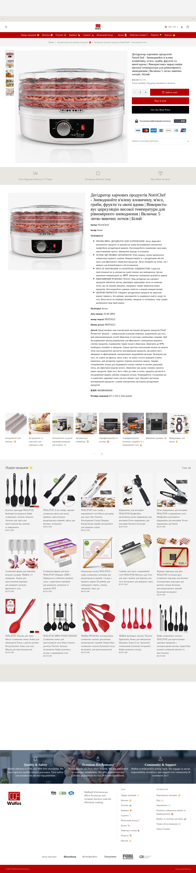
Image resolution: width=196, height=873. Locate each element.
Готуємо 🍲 (126, 805)
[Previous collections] (94, 454)
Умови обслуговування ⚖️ (168, 824)
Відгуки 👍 (126, 840)
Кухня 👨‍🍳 (125, 825)
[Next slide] (193, 19)
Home (51, 42)
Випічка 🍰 (126, 800)
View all (186, 468)
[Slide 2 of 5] (10, 64)
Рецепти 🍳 (126, 835)
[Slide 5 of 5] (10, 92)
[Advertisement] (98, 8)
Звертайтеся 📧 (163, 805)
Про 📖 (159, 800)
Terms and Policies (183, 869)
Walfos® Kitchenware (20, 869)
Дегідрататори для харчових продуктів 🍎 (74, 42)
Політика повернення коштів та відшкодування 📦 (171, 812)
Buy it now (160, 100)
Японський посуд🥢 (130, 820)
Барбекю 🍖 (126, 810)
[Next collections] (102, 454)
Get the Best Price (160, 109)
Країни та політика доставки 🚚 (171, 819)
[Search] (6, 27)
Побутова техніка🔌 (130, 830)
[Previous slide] (3, 19)
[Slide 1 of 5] (10, 55)
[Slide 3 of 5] (10, 73)
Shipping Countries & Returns (145, 141)
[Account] (182, 27)
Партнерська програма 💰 (168, 795)
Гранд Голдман (163, 829)
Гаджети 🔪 (126, 815)
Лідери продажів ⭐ (130, 795)
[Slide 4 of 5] (10, 83)
